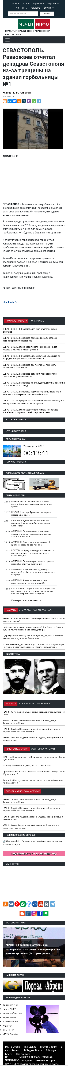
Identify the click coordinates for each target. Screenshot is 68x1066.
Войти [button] (48, 7)
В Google (15, 1046)
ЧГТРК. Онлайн (10, 1034)
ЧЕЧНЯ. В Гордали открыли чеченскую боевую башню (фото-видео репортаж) (34, 620)
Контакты (21, 7)
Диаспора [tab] (25, 610)
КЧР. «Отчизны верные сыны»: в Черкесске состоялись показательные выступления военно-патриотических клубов (33, 591)
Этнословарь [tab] (26, 703)
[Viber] (29, 101)
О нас (26, 3)
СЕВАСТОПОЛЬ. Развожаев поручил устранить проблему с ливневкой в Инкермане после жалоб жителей (32, 393)
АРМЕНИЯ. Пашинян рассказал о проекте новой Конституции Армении (32, 562)
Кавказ (7, 92)
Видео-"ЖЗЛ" (9, 1009)
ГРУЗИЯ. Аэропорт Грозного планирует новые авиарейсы (31, 513)
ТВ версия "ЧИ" (10, 1004)
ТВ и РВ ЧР (8, 1030)
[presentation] (61, 671)
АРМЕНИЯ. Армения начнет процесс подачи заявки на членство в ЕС (30, 581)
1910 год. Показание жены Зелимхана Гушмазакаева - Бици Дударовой (34, 758)
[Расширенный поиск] (56, 13)
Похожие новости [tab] (16, 321)
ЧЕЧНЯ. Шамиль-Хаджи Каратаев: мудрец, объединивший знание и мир (33, 739)
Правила (38, 3)
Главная (15, 3)
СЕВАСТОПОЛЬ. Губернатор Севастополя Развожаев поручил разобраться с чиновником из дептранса (33, 402)
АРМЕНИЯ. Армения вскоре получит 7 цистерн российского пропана (30, 543)
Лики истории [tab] (46, 748)
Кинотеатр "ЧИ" (11, 1021)
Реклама (35, 7)
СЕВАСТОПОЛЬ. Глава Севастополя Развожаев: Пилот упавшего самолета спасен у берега (30, 348)
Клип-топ (7, 1025)
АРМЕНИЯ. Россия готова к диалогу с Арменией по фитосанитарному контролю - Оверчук (33, 572)
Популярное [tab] (37, 321)
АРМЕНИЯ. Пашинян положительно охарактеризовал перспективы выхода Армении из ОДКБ (31, 534)
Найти (47, 13)
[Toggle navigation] (7, 39)
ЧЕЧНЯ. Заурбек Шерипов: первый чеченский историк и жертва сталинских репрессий (31, 730)
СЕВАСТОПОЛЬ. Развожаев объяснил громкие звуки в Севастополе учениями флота (30, 375)
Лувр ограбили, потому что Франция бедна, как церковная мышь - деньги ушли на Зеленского (33, 637)
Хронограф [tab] (43, 703)
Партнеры (53, 3)
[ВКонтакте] (14, 101)
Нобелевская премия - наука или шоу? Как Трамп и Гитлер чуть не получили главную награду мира (33, 628)
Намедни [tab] (11, 610)
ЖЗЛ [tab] (33, 748)
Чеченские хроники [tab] (17, 748)
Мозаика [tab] (11, 703)
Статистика (23, 1054)
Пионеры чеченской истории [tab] (23, 791)
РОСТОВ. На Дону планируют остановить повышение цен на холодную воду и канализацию (32, 553)
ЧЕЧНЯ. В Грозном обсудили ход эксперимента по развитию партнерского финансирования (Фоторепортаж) (33, 949)
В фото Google (48, 1046)
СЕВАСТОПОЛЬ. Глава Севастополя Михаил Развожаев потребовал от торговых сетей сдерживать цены (30, 411)
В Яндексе (30, 1046)
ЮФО (16, 92)
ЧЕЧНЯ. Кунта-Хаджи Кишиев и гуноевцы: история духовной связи (34, 713)
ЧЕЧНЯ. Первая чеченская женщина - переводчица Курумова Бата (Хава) (29, 722)
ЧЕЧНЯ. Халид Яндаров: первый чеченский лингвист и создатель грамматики (31, 826)
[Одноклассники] (19, 101)
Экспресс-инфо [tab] (42, 610)
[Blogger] (5, 101)
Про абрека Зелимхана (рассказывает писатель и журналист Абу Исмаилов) (34, 773)
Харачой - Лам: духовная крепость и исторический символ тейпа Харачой (33, 781)
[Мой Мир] (9, 101)
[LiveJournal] (24, 101)
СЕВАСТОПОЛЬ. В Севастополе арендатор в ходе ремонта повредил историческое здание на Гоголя (31, 357)
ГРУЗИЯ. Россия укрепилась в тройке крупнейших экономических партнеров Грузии (31, 504)
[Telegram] (39, 101)
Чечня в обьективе (12, 1013)
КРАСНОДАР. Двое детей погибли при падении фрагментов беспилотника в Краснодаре (30, 523)
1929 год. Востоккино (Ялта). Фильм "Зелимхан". (27, 765)
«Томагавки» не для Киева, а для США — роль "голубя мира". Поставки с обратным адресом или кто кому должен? (34, 645)
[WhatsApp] (34, 101)
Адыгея (26, 92)
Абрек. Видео (9, 1017)
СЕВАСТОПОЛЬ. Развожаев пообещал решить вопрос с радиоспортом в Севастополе (30, 339)
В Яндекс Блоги (33, 1050)
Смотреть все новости (26, 600)
